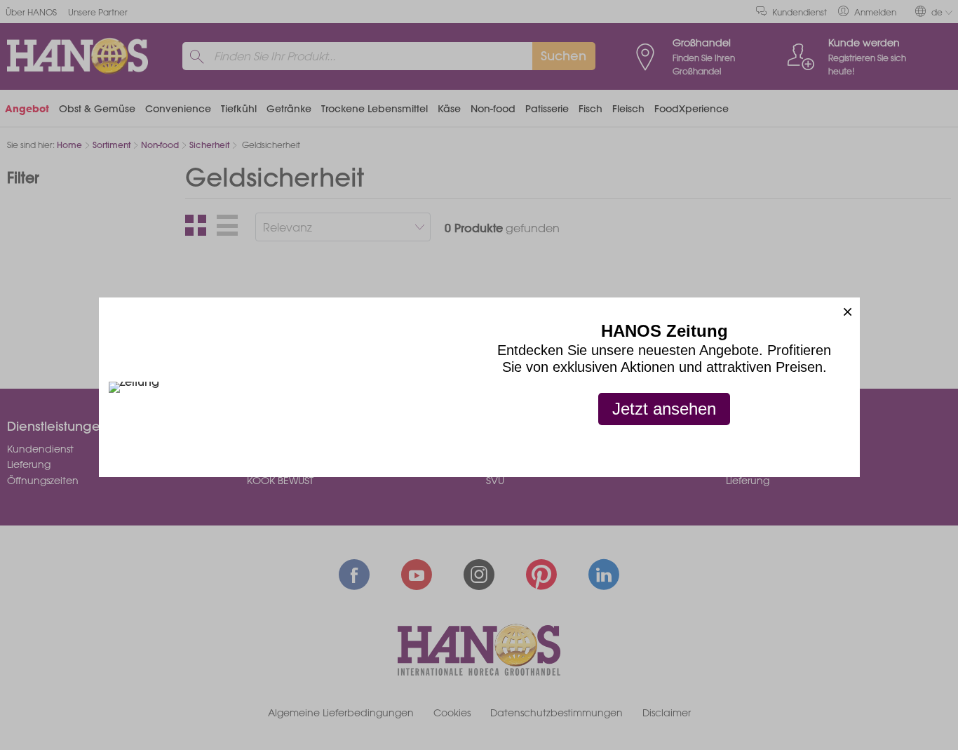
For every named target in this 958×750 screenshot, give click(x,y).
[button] (847, 309)
